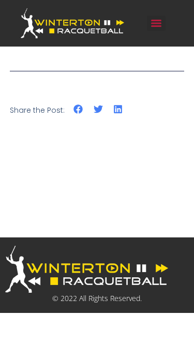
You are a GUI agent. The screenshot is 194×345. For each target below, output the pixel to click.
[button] (78, 109)
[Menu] (156, 23)
